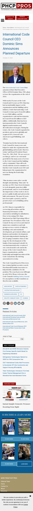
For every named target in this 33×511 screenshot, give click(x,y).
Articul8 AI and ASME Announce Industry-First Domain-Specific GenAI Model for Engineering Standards (16, 351)
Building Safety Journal (21, 276)
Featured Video (9, 384)
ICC (21, 294)
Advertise (4, 491)
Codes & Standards (20, 286)
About (3, 488)
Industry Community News (11, 298)
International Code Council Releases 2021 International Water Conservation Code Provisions (15, 328)
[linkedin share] (15, 303)
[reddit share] (11, 303)
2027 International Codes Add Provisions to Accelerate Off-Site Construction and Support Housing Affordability (16, 365)
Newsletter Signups (10, 18)
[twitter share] (8, 303)
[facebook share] (4, 303)
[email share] (19, 303)
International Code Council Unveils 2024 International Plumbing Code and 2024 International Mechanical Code (14, 317)
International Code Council (15, 87)
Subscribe (9, 439)
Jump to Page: (7, 336)
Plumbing (25, 298)
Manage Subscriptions (22, 18)
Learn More (24, 464)
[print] (22, 303)
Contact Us (4, 486)
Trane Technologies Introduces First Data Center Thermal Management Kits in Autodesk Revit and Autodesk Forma (16, 373)
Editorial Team (5, 481)
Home (4, 27)
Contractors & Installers (12, 290)
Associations (10, 27)
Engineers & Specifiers (10, 294)
